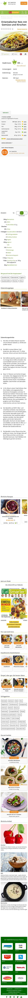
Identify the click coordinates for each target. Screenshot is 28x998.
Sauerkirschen (11, 260)
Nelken (9, 253)
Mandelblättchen (12, 265)
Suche (22, 13)
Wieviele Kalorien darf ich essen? (21, 80)
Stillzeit (10, 708)
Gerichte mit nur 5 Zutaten (14, 814)
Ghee (8, 229)
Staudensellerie (11, 232)
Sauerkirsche (5, 277)
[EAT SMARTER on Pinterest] (10, 997)
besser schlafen (6, 718)
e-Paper (25, 620)
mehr (25, 121)
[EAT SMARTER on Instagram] (14, 997)
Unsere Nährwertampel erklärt (15, 139)
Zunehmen (13, 721)
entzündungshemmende (8, 728)
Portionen (22, 215)
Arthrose (4, 708)
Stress (19, 714)
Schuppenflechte (13, 711)
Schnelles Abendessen (14, 760)
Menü (2, 13)
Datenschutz (17, 988)
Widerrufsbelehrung (14, 992)
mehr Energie (15, 718)
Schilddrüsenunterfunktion (9, 714)
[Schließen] (1, 3)
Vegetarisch (5, 704)
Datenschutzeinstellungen (14, 990)
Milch (8, 222)
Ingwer (9, 239)
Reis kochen (4, 903)
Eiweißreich (7, 666)
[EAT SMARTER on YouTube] (21, 997)
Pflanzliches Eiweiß (19, 666)
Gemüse (11, 701)
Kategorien (23, 994)
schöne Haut (5, 721)
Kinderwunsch (14, 704)
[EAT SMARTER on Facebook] (6, 997)
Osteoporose (23, 704)
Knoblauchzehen (12, 237)
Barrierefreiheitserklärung (9, 994)
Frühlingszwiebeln (12, 234)
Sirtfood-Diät (21, 721)
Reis (21, 701)
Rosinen (9, 247)
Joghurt (9, 242)
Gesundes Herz (21, 728)
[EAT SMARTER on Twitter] (17, 997)
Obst (16, 701)
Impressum (9, 988)
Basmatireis (10, 219)
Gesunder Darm (14, 725)
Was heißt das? (21, 66)
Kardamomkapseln (12, 255)
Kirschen (3, 845)
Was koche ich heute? (14, 787)
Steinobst (4, 701)
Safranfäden (10, 224)
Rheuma (16, 708)
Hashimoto (4, 711)
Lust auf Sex (5, 725)
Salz (8, 245)
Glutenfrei (23, 725)
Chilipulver (10, 258)
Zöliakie (22, 711)
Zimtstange (10, 250)
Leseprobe (3, 620)
